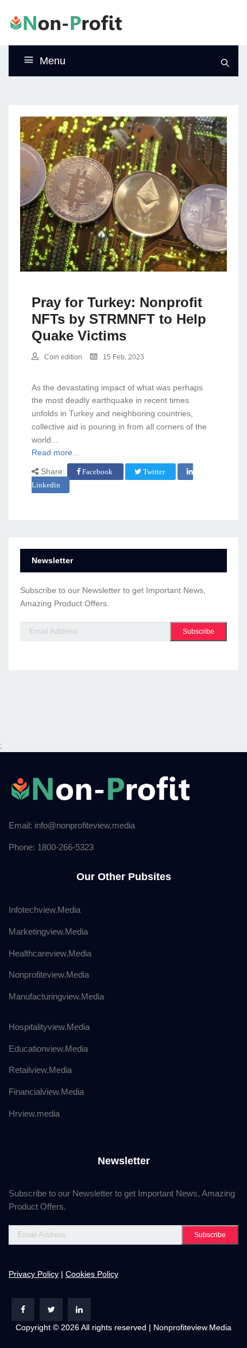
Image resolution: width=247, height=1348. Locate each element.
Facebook (97, 471)
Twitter (154, 471)
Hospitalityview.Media (49, 1027)
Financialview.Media (46, 1092)
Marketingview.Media (48, 931)
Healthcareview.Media (50, 953)
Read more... (55, 452)
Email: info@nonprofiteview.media (72, 825)
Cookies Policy (91, 1274)
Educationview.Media (48, 1048)
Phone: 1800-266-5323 (51, 847)
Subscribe (198, 631)
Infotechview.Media (44, 910)
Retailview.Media (40, 1070)
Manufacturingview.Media (56, 996)
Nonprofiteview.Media (49, 974)
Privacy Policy (34, 1274)
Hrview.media (34, 1113)
